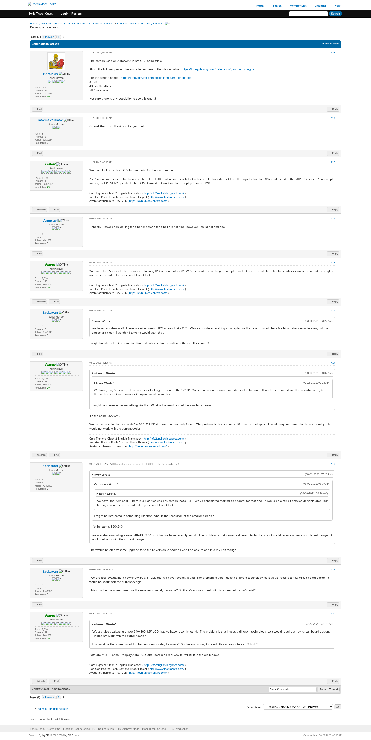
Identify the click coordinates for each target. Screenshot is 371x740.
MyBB (45, 735)
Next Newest (60, 688)
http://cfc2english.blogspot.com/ (164, 193)
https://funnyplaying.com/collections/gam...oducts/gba (218, 69)
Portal (260, 5)
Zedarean (50, 312)
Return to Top (106, 729)
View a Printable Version (53, 708)
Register (76, 13)
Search (277, 5)
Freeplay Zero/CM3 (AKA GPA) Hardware (140, 23)
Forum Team (37, 729)
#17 (333, 363)
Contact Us (53, 729)
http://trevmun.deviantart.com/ (148, 201)
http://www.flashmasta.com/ (167, 197)
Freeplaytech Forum (41, 23)
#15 (333, 262)
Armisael (50, 220)
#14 (333, 218)
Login (64, 13)
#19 (333, 569)
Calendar (320, 5)
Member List (298, 5)
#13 (333, 162)
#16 (333, 310)
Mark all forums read (154, 729)
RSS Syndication (179, 729)
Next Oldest (41, 688)
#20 (333, 613)
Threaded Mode (330, 43)
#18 (333, 464)
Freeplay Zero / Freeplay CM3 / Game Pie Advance (84, 23)
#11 (333, 52)
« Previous (48, 37)
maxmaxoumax (50, 120)
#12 (333, 118)
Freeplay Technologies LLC (79, 729)
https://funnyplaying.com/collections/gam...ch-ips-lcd (156, 77)
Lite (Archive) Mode (128, 729)
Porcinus (50, 74)
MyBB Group (71, 735)
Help (338, 5)
